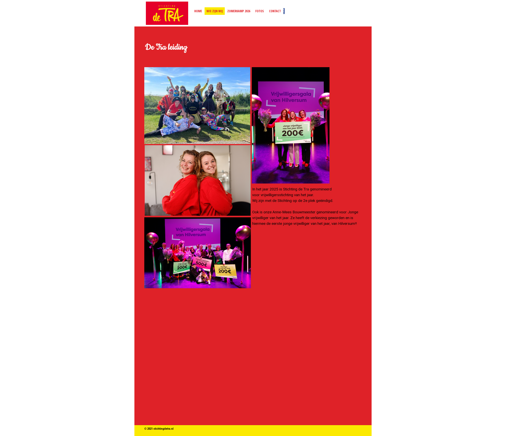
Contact (275, 11)
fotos (259, 11)
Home (198, 11)
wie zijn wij (215, 11)
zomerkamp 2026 (238, 11)
